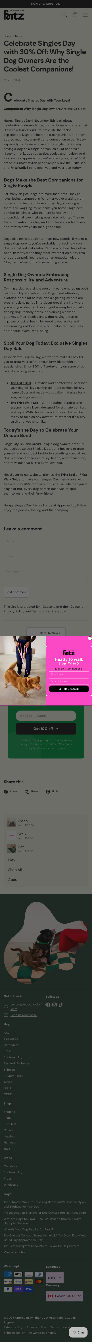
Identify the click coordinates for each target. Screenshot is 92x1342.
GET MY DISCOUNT (69, 688)
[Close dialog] (90, 638)
